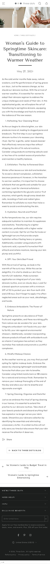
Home (16, 35)
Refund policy (10, 555)
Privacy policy (23, 555)
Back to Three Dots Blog (26, 450)
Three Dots (20, 551)
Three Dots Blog (27, 35)
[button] (39, 3)
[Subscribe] (46, 519)
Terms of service (38, 555)
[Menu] (3, 3)
